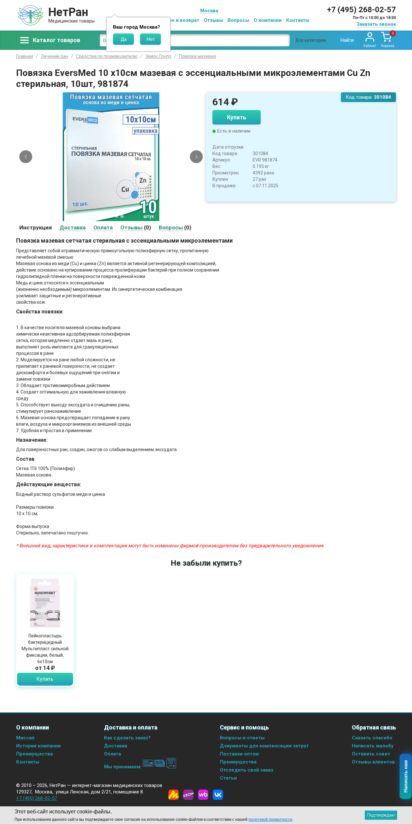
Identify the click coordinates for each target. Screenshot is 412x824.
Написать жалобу (373, 746)
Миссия (25, 738)
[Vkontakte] (218, 795)
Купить (236, 117)
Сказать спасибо (372, 738)
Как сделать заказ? (127, 738)
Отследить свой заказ (246, 770)
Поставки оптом (239, 754)
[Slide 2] (106, 216)
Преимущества (34, 754)
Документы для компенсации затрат (264, 746)
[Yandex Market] (173, 795)
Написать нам (405, 776)
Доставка (115, 746)
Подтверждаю (381, 815)
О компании (268, 20)
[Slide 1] (100, 216)
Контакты (297, 20)
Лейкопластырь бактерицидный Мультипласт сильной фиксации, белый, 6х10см (45, 648)
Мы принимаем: (123, 767)
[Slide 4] (116, 216)
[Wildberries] (203, 795)
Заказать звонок (376, 24)
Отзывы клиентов (373, 762)
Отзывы (213, 20)
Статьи (228, 778)
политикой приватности (270, 819)
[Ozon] (188, 795)
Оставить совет (371, 754)
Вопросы (238, 20)
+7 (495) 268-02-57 (361, 9)
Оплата (112, 754)
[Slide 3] (111, 216)
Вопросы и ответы (242, 738)
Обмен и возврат (179, 20)
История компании (38, 746)
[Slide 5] (122, 216)
